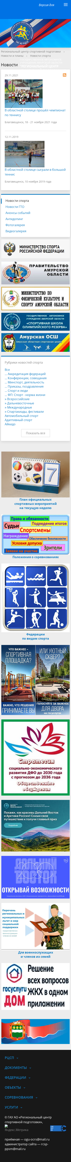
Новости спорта (40, 55)
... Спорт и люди (16, 391)
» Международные (18, 407)
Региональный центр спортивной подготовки (31, 51)
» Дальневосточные (19, 403)
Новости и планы (12, 55)
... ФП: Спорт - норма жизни (25, 395)
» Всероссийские (17, 399)
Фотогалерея (15, 225)
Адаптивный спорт (18, 420)
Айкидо (10, 424)
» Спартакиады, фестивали (24, 411)
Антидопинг (14, 219)
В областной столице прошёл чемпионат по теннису (35, 112)
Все (7, 370)
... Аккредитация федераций (25, 374)
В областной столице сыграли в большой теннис (35, 172)
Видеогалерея (15, 231)
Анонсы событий (17, 213)
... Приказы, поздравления (24, 386)
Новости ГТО (14, 207)
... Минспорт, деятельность (24, 382)
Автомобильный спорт (21, 416)
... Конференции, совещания (26, 378)
